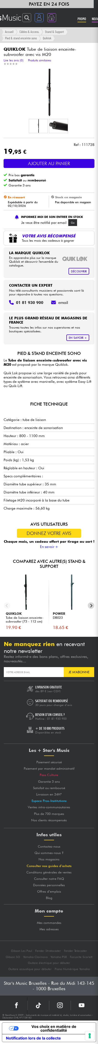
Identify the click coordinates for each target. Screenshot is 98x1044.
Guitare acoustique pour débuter (30, 969)
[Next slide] (91, 605)
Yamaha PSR (58, 957)
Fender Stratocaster (48, 951)
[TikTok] (38, 1005)
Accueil (9, 32)
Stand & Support (54, 32)
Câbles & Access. (29, 32)
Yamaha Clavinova (35, 957)
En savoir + (49, 547)
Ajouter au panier (49, 163)
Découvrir (79, 271)
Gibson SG (13, 957)
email (63, 302)
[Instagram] (60, 1005)
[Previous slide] (7, 605)
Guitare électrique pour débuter (49, 963)
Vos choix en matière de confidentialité (53, 1028)
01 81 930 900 (57, 718)
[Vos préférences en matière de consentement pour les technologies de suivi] (89, 1035)
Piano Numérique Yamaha (72, 969)
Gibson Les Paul (21, 951)
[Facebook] (16, 1005)
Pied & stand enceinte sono (21, 38)
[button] (38, 126)
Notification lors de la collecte (33, 1038)
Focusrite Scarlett (81, 957)
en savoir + (78, 337)
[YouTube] (81, 1005)
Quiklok (47, 38)
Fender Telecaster (75, 951)
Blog (49, 898)
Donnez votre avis (49, 533)
